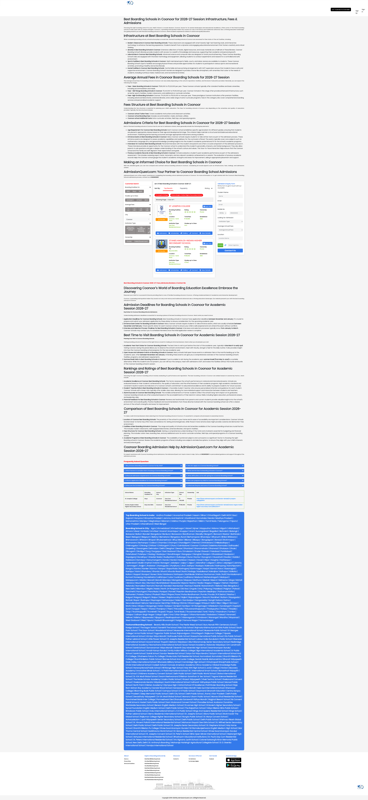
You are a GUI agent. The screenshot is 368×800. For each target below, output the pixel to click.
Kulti (224, 574)
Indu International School (162, 711)
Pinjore (171, 594)
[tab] (137, 187)
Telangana (223, 521)
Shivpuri (205, 603)
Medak (206, 580)
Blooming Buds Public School (147, 690)
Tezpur (144, 608)
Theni (169, 608)
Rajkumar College (213, 633)
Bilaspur (196, 539)
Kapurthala (172, 568)
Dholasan (224, 548)
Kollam (129, 574)
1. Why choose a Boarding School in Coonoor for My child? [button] (144, 465)
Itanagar (165, 562)
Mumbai (151, 583)
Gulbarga (181, 557)
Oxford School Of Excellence (191, 685)
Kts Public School (232, 636)
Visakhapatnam (173, 617)
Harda (166, 560)
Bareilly (199, 534)
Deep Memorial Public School (154, 693)
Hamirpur (140, 560)
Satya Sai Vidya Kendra (197, 653)
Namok (159, 585)
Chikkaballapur (221, 542)
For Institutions (192, 759)
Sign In (364, 10)
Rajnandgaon (195, 597)
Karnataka (202, 518)
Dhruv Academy (204, 665)
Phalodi (156, 594)
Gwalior (227, 557)
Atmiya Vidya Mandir (156, 636)
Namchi (150, 585)
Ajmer (195, 528)
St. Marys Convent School (215, 716)
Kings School (235, 711)
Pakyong (208, 588)
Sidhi (213, 603)
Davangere (142, 548)
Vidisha (137, 617)
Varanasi (230, 614)
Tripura (233, 521)
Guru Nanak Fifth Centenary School (219, 624)
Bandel (146, 534)
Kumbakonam (234, 574)
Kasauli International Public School (207, 636)
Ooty (200, 588)
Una (171, 614)
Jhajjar (141, 565)
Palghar (227, 588)
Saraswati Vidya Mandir (184, 688)
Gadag (151, 554)
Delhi (162, 548)
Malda (143, 580)
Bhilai (224, 537)
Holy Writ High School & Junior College (202, 667)
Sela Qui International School (210, 688)
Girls (128, 191)
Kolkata (233, 571)
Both (140, 191)
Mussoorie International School (188, 630)
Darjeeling (130, 548)
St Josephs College (179, 206)
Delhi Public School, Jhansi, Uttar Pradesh (205, 693)
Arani (191, 531)
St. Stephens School (216, 725)
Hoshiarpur (225, 560)
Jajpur (191, 562)
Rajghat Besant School (219, 699)
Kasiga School (132, 627)
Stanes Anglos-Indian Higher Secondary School (185, 242)
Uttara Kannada (197, 614)
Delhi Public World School (204, 673)
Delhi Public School (182, 673)
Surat (128, 608)
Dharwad (213, 548)
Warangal (213, 617)
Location (221, 234)
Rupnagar (156, 600)
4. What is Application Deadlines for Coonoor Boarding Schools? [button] (146, 480)
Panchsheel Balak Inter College (140, 699)
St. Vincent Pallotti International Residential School (157, 722)
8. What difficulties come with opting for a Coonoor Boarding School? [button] (209, 475)
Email (219, 201)
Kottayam (179, 574)
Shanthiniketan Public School (147, 659)
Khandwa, (146, 571)
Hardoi (173, 560)
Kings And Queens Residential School (210, 711)
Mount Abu (140, 583)
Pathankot (131, 594)
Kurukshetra (150, 577)
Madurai (199, 577)
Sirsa (134, 606)
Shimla (183, 603)
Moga (232, 580)
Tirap (128, 611)
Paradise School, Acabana (210, 702)
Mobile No (221, 209)
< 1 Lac (128, 209)
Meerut (214, 580)
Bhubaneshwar (164, 539)
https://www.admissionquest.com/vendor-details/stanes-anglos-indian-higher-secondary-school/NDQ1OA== (220, 506)
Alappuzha (205, 528)
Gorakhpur (142, 557)
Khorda (156, 571)
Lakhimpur (162, 577)
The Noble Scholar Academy (146, 679)
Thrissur (223, 608)
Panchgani (141, 591)
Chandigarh (184, 542)
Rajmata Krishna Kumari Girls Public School (215, 627)
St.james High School (195, 705)
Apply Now (208, 206)
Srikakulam (214, 606)
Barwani (218, 534)
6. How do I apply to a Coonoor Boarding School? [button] (202, 465)
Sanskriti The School (167, 627)
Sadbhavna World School (160, 731)
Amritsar (154, 531)
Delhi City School (177, 693)
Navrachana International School (165, 644)
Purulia (211, 594)
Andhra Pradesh (164, 515)
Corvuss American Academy (181, 665)
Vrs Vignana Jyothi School (186, 739)
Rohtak (129, 600)
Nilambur (140, 588)
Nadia (200, 583)
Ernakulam (188, 551)
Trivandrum (221, 611)
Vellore (129, 617)
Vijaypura (159, 617)
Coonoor (195, 545)
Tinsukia (232, 608)
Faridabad (226, 551)
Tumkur (231, 611)
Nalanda (130, 585)
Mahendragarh (211, 577)
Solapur (168, 606)
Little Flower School (157, 639)
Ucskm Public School (171, 679)
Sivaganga (151, 606)
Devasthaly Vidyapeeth (144, 696)
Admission (163, 233)
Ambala (145, 531)
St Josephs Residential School (181, 639)
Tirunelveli (151, 611)
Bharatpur (206, 537)
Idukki (140, 562)
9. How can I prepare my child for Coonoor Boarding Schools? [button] (206, 480)
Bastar (226, 534)
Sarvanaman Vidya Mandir (160, 647)
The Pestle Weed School (191, 624)
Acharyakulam (133, 719)
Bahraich (224, 531)
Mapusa (188, 580)
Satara (219, 600)
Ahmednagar (177, 528)
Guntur (197, 557)
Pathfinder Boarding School (219, 685)
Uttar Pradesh (132, 524)
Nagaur (208, 583)
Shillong (175, 603)
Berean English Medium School (169, 705)
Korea (153, 574)
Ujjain (165, 614)
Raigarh (146, 597)
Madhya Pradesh (224, 518)
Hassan (192, 560)
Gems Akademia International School (165, 713)
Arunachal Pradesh (182, 515)
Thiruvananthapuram (194, 608)
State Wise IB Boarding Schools (152, 763)
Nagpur (217, 583)
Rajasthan (192, 521)
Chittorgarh (163, 545)
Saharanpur (168, 600)
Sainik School (139, 647)
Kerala (211, 518)
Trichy (211, 611)
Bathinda (235, 534)
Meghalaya (154, 521)
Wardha (224, 617)
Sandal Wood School (162, 688)
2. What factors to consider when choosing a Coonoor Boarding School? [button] (149, 470)
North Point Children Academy (147, 685)
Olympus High (170, 685)
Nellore (219, 585)
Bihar (203, 515)
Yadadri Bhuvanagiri (164, 620)
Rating (207, 188)
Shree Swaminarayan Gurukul (174, 728)
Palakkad (217, 588)
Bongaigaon (208, 539)
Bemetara (164, 537)
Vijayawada (147, 617)
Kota (160, 574)
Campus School (170, 690)
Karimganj (184, 568)
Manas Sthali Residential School (226, 696)
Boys (134, 191)
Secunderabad (133, 603)
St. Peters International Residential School (152, 739)
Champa (172, 542)
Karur (220, 568)
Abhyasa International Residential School (152, 736)
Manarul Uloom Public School (196, 696)
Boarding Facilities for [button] (132, 187)
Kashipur (130, 571)
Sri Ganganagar (199, 606)
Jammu (238, 562)
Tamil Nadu (211, 521)
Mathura (197, 580)
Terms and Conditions (129, 763)
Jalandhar (201, 562)
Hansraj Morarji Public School (147, 667)
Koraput (145, 574)
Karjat (206, 568)
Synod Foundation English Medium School (145, 708)
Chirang (143, 545)
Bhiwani (143, 539)
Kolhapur (224, 571)
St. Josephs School (193, 713)
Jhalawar (150, 565)
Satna (227, 600)
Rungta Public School (192, 716)
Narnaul (189, 585)
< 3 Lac (141, 209)
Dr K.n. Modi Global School (169, 696)
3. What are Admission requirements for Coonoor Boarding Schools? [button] (147, 475)
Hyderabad (131, 562)
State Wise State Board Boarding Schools (154, 777)
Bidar (180, 539)
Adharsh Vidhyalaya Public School (207, 682)
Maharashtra (132, 521)
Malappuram (132, 580)
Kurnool (129, 577)
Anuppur (184, 531)
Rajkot (184, 597)
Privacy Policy (127, 761)
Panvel (172, 591)
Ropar (136, 600)
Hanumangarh (154, 560)
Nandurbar (178, 585)
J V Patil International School (174, 670)
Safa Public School (156, 702)
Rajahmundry (173, 597)
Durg (148, 551)
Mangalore (177, 580)
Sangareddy (201, 600)
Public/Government (141, 241)
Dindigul (141, 551)
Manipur (144, 521)
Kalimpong (220, 565)
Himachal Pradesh (153, 518)
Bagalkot (214, 531)
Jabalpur (175, 562)
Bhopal (152, 539)
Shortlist (162, 219)
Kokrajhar (213, 571)
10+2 (146, 200)
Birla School (131, 673)
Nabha (192, 583)
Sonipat (177, 606)
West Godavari (133, 620)
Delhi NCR (226, 515)
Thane (152, 608)
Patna (148, 594)
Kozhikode (190, 574)
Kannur (153, 568)
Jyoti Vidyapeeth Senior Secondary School (161, 719)
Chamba (162, 542)
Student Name (223, 192)
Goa (234, 515)
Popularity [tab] (183, 188)
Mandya (167, 580)
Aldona (215, 528)
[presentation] (168, 188)
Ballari (138, 534)
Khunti (164, 571)
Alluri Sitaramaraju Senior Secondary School (209, 642)
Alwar (137, 531)
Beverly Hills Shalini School (166, 624)
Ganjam (207, 554)
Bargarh (208, 534)
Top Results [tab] (168, 188)
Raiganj (137, 597)
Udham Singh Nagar (144, 614)
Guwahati (218, 557)
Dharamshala (201, 548)
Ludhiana (188, 577)
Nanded (167, 585)
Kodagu (192, 571)
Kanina (137, 568)
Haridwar (182, 560)
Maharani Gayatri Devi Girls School (198, 722)
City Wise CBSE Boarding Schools (152, 761)
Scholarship (174, 233)
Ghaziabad (217, 554)
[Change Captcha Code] (225, 245)
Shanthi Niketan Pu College (146, 728)
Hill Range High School (172, 667)
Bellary (155, 537)
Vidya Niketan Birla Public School (222, 708)
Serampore (155, 603)
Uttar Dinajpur (181, 614)
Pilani (163, 594)
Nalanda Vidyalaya (216, 644)
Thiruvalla (178, 608)
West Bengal (160, 524)
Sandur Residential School (172, 653)
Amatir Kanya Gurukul (156, 650)
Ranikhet (215, 597)
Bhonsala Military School (169, 662)
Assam (196, 515)
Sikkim (201, 521)
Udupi (158, 614)
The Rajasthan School (195, 708)
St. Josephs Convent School (159, 734)
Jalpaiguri (228, 562)
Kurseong (138, 577)
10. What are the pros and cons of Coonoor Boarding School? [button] (206, 485)
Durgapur (156, 551)
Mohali (239, 580)
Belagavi (136, 537)
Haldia (236, 557)
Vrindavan (202, 617)
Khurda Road (174, 571)
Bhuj (175, 539)
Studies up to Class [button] (131, 196)
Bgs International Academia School (213, 650)
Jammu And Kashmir (173, 518)
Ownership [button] (128, 237)
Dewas (179, 548)
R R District (221, 594)
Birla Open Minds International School (208, 734)
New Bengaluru (230, 585)
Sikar (219, 603)
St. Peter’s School (181, 734)
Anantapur (173, 531)
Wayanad (234, 617)
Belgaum (146, 537)
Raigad (129, 597)
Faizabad (214, 551)
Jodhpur (190, 565)
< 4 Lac (147, 209)
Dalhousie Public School (179, 636)
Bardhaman (189, 534)
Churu (173, 545)
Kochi (184, 571)
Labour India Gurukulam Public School (214, 639)
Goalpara (228, 554)
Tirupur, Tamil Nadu (175, 611)
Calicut (153, 542)
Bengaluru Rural (178, 537)
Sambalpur (188, 600)
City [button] (126, 214)
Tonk (205, 611)
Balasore (130, 534)
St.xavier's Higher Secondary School (223, 705)
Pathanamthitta (226, 591)
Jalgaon (211, 562)
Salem (178, 600)
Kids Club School (185, 627)
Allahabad (233, 528)
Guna (189, 557)
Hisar (206, 560)
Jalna (219, 562)
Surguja (135, 608)
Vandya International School (159, 745)
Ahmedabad (163, 528)
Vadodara (212, 614)
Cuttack (204, 545)
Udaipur (129, 614)
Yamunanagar (206, 620)
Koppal (137, 574)
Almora (129, 531)
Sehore (145, 603)
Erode (197, 551)
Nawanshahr (208, 585)
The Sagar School (148, 627)
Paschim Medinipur (207, 591)
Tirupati (161, 611)
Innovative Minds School (147, 670)
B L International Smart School (203, 670)
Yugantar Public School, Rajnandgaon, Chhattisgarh (179, 633)
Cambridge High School (193, 662)
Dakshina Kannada (218, 545)
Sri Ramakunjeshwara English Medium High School (213, 728)
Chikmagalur (132, 545)
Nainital (233, 583)
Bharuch (216, 537)
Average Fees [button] (129, 204)
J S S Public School (183, 711)
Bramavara (131, 542)
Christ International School (138, 665)
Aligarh (223, 528)
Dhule (232, 548)
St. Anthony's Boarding (159, 742)
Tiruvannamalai (193, 611)
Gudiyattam (169, 557)
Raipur (155, 597)
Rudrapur (145, 600)
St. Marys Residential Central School (190, 731)
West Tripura (147, 620)
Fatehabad (131, 554)
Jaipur (184, 562)
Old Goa (184, 588)
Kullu (218, 574)
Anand (163, 531)
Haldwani (130, 560)
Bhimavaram (132, 539)
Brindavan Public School (137, 711)
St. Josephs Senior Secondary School (188, 725)
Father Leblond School (136, 639)
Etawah (205, 551)
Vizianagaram (189, 617)
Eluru (179, 551)
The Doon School (146, 630)
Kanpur (161, 568)
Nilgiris (150, 588)
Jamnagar (132, 565)
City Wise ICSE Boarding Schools (152, 770)
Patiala (140, 594)
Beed (128, 537)
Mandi (158, 580)
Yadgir (178, 620)
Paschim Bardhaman (187, 591)
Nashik (197, 585)
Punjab (182, 521)
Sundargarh (226, 606)
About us (126, 759)
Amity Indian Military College (181, 650)
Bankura (166, 534)
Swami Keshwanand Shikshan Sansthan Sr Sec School (184, 676)
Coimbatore (183, 545)
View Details (205, 233)
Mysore (184, 583)
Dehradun (154, 548)
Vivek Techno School (211, 679)
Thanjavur (161, 608)
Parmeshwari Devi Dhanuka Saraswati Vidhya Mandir (181, 699)
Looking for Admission (225, 218)
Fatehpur (142, 554)
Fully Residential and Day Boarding (141, 229)
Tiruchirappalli (139, 611)
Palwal (236, 588)
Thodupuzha (213, 608)
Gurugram (207, 557)
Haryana (138, 518)
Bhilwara (232, 537)
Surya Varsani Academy (193, 644)
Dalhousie (233, 545)
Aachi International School (177, 682)
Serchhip (166, 603)
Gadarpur (161, 554)
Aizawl (188, 528)
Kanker (145, 568)
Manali (150, 580)
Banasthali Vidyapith (229, 670)
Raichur (231, 594)
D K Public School (187, 690)
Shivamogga (194, 603)
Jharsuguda (162, 565)
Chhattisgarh (213, 515)
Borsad (218, 539)
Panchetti (130, 591)
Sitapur (141, 606)
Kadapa (200, 565)
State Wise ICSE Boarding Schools (152, 768)
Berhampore (193, 537)
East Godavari (169, 551)
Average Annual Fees (225, 226)
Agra (153, 528)
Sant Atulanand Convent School (181, 702)
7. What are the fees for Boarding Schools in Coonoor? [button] (204, 470)
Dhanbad (188, 548)
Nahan (225, 583)
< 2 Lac (134, 209)
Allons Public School (212, 713)
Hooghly (214, 560)
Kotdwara (168, 574)
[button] (137, 219)
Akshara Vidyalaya (178, 642)
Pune (177, 594)
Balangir (234, 531)
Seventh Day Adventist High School (190, 647)
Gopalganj (131, 557)
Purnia (204, 594)
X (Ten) (139, 200)
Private (129, 241)
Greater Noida (155, 557)
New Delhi (130, 588)
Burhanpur (143, 542)
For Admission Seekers (194, 761)
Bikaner (188, 539)
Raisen (162, 597)
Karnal (213, 568)
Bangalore (156, 534)
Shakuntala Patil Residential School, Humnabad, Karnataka (194, 656)
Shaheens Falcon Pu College (151, 656)
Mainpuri (224, 577)
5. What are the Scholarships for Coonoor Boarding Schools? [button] (145, 485)
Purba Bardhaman (190, 594)
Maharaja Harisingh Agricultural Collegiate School (194, 742)
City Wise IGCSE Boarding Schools (152, 775)
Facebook (211, 759)
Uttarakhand (147, 524)
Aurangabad (202, 531)
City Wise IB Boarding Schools (151, 766)
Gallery (185, 233)
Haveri (200, 560)
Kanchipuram (233, 565)
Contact (194, 233)
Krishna (199, 574)
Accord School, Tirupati (157, 642)
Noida (157, 588)
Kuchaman (209, 574)
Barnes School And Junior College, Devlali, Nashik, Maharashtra (192, 659)
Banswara (177, 534)
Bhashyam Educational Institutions (190, 736)
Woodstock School (164, 630)
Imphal (148, 562)
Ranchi (206, 597)
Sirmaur (233, 603)
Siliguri (225, 603)
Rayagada (234, 597)
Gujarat (129, 518)
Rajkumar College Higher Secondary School (160, 716)
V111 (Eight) (130, 200)
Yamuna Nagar (190, 620)
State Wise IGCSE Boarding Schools (153, 772)
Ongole (193, 588)
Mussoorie (175, 583)
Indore (156, 562)
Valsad (221, 614)
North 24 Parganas (170, 588)
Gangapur (187, 554)
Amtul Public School (143, 633)
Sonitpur (186, 606)
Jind (183, 565)
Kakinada (209, 565)
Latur (170, 577)
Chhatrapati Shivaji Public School (221, 662)
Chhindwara (207, 542)
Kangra (129, 568)
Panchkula (153, 591)
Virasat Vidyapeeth (191, 679)
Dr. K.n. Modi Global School (145, 676)
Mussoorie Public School (215, 630)
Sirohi (128, 606)
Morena (130, 583)
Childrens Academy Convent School (155, 673)
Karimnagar (196, 568)
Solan (160, 606)
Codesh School (159, 665)
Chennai (195, 542)
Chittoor (152, 545)
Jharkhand (190, 518)
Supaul (236, 606)
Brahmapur (228, 539)
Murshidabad (162, 583)
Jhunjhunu (175, 565)
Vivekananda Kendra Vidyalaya (148, 682)
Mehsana (223, 580)
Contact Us (230, 250)
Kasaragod (230, 568)
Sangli (211, 600)
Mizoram (166, 521)
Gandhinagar (173, 554)
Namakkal (140, 585)
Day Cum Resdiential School (130, 228)
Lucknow (179, 577)
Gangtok (197, 554)
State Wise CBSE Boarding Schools (152, 759)
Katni (137, 571)
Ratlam (224, 597)
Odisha (174, 521)
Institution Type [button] (130, 223)
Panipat (163, 591)
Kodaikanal (202, 571)
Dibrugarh (130, 551)
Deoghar (170, 548)
